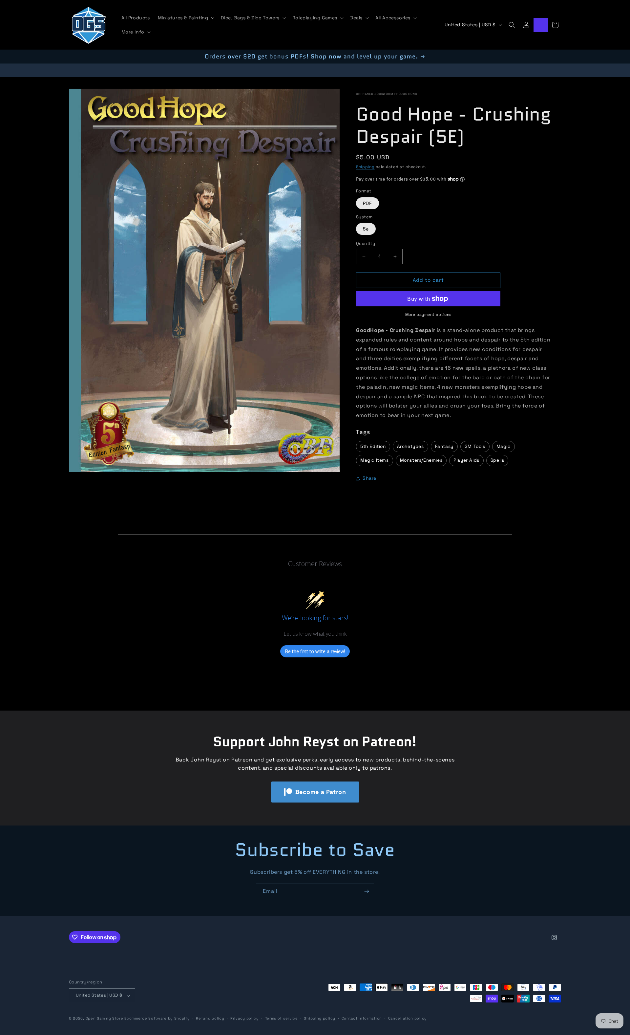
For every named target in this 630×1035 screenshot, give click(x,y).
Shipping (365, 166)
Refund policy (210, 1018)
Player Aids (466, 460)
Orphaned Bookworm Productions (386, 94)
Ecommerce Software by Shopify (157, 1018)
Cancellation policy (407, 1018)
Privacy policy (244, 1018)
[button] (185, 18)
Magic (503, 446)
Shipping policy (319, 1018)
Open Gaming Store (104, 1018)
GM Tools (475, 446)
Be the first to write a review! (315, 651)
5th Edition (373, 446)
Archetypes (410, 446)
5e (366, 229)
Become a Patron (320, 792)
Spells (497, 460)
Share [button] (369, 478)
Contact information (362, 1018)
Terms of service (281, 1018)
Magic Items (374, 460)
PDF (367, 203)
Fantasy (444, 446)
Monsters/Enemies (421, 460)
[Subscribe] (366, 891)
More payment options (428, 314)
